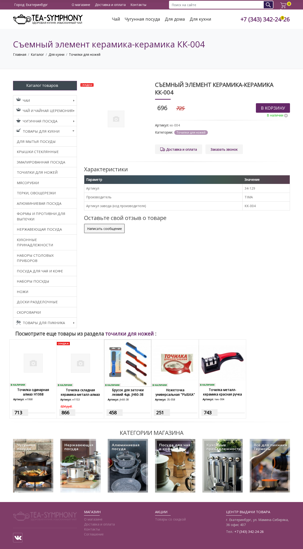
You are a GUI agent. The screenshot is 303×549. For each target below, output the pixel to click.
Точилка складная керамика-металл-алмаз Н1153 (80, 394)
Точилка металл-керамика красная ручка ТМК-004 (222, 394)
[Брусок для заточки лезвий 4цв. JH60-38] (127, 362)
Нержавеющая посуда (39, 229)
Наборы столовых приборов (35, 258)
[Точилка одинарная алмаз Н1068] (33, 362)
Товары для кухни (41, 131)
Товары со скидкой (170, 519)
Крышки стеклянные (38, 151)
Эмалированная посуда (41, 162)
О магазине (81, 5)
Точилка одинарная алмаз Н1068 (33, 391)
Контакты (138, 5)
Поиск (270, 4)
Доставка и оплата (110, 5)
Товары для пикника (44, 322)
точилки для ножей (130, 333)
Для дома (175, 19)
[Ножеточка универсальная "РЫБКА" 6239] (175, 362)
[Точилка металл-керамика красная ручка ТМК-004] (222, 362)
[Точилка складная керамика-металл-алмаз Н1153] (80, 362)
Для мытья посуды (36, 141)
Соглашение (94, 534)
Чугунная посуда (142, 19)
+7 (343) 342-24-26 (265, 19)
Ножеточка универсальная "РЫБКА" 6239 (175, 394)
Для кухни (200, 19)
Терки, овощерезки (36, 193)
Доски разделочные (37, 301)
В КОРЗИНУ (273, 108)
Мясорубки (28, 182)
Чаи (26, 100)
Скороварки (29, 312)
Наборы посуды (33, 281)
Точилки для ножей (84, 54)
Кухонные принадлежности (35, 242)
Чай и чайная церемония (48, 110)
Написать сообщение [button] (104, 228)
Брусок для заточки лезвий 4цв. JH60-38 (128, 392)
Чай (116, 19)
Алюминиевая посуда (39, 203)
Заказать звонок (224, 149)
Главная (19, 54)
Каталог (37, 54)
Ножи (22, 291)
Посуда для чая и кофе (40, 271)
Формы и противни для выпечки (41, 216)
